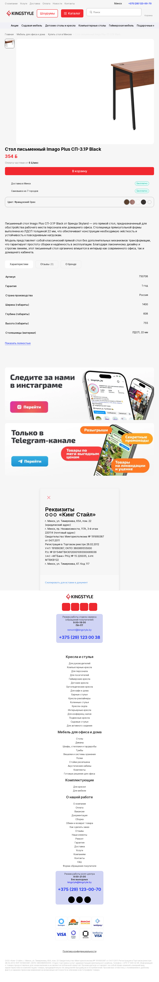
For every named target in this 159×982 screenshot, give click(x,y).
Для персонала (79, 671)
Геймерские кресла (79, 679)
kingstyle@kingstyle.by (80, 882)
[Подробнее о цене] (21, 156)
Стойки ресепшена (79, 762)
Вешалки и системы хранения (80, 754)
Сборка (79, 819)
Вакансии (79, 811)
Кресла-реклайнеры (79, 698)
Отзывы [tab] (46, 264)
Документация (79, 815)
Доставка (79, 846)
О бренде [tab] (71, 264)
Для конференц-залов (79, 714)
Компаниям (80, 854)
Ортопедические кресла (79, 686)
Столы (79, 738)
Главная (9, 34)
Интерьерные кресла (79, 710)
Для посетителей (79, 675)
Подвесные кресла (79, 717)
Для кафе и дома (79, 690)
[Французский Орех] (126, 202)
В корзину (79, 171)
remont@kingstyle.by (79, 629)
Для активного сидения (79, 725)
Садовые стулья (79, 721)
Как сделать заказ (79, 827)
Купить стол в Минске (60, 34)
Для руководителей (79, 663)
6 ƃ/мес (33, 162)
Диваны (79, 742)
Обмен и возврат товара (79, 823)
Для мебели (79, 790)
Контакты (80, 858)
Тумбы (79, 750)
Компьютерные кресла (79, 667)
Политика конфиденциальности (79, 951)
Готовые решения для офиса (79, 773)
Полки (79, 758)
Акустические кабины (79, 766)
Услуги (79, 850)
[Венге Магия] (143, 202)
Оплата (79, 807)
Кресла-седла (79, 706)
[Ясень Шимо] (132, 202)
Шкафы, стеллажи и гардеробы (79, 746)
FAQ (79, 862)
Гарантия (79, 842)
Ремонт (79, 838)
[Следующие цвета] (149, 202)
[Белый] (138, 202)
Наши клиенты (79, 834)
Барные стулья (79, 694)
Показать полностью (18, 343)
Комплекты (80, 769)
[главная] (20, 13)
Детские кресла (79, 682)
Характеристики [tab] (19, 264)
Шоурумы (47, 13)
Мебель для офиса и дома (31, 34)
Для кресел (79, 786)
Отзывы (79, 831)
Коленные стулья (79, 702)
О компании (79, 803)
